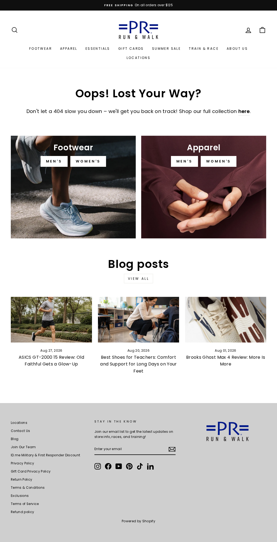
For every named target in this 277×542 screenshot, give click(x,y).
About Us (237, 48)
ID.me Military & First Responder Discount (45, 455)
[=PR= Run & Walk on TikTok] (140, 466)
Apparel (68, 48)
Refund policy (22, 512)
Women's (88, 161)
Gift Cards (131, 48)
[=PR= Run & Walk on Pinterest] (129, 466)
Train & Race (204, 48)
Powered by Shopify (138, 521)
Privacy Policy (22, 463)
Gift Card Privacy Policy (31, 471)
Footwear (40, 48)
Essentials (97, 48)
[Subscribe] (172, 449)
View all (138, 278)
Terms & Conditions (28, 488)
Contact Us (20, 431)
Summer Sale (166, 48)
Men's (54, 161)
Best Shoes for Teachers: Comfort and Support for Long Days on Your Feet (138, 364)
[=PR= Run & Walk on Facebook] (108, 466)
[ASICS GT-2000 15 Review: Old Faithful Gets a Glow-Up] (51, 320)
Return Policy (21, 479)
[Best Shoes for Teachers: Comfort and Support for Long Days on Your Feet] (138, 320)
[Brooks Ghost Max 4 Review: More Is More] (225, 320)
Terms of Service (25, 504)
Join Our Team (23, 447)
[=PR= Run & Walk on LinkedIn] (150, 466)
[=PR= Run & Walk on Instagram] (97, 466)
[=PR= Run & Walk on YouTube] (119, 466)
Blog (14, 439)
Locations (139, 57)
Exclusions (20, 496)
